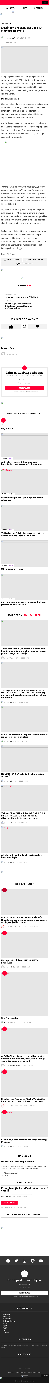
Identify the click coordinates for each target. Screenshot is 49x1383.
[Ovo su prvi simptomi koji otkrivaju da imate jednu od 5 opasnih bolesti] (24, 719)
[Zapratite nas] (29, 2)
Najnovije (11, 8)
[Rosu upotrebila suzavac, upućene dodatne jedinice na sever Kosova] (24, 587)
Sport (5, 1326)
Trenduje (4, 890)
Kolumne (6, 1317)
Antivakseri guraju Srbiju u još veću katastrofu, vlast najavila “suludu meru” (22, 463)
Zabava (6, 1332)
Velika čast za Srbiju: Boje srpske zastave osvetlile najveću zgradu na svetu (22, 534)
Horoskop (6, 1314)
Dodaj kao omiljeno (36, 259)
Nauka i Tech (32, 615)
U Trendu (38, 8)
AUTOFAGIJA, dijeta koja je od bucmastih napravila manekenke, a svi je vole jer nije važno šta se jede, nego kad (23, 1058)
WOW (11, 529)
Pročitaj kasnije (13, 259)
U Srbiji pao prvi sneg (12, 569)
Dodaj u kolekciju (25, 264)
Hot (25, 8)
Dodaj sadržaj (45, 2)
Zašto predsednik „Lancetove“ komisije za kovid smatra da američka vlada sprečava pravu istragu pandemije (23, 651)
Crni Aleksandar (9, 1018)
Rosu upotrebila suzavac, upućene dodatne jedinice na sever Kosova (23, 603)
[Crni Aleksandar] (24, 994)
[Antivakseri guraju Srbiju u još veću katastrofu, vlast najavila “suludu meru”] (24, 446)
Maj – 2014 (7, 428)
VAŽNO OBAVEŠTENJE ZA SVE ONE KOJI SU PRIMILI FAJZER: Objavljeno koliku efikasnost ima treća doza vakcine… (23, 815)
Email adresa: (24, 380)
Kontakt (11, 1372)
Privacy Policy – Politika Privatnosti (28, 1372)
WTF (10, 458)
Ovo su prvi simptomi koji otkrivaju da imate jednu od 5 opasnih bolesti (24, 736)
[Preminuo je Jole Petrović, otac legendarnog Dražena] (24, 1124)
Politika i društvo (8, 494)
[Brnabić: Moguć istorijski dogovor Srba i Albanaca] (24, 482)
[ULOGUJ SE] (37, 2)
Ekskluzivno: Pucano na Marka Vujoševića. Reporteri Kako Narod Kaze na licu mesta (23, 1100)
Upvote (11, 326)
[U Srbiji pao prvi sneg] (24, 553)
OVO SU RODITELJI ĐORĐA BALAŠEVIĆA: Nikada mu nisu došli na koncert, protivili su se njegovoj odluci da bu (24, 920)
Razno (4, 425)
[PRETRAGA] (33, 2)
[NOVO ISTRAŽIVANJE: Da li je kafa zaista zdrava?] (24, 758)
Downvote (37, 326)
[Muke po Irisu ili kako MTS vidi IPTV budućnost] (24, 945)
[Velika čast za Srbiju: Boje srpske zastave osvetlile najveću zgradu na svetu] (24, 518)
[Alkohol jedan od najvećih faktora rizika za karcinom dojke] (24, 839)
